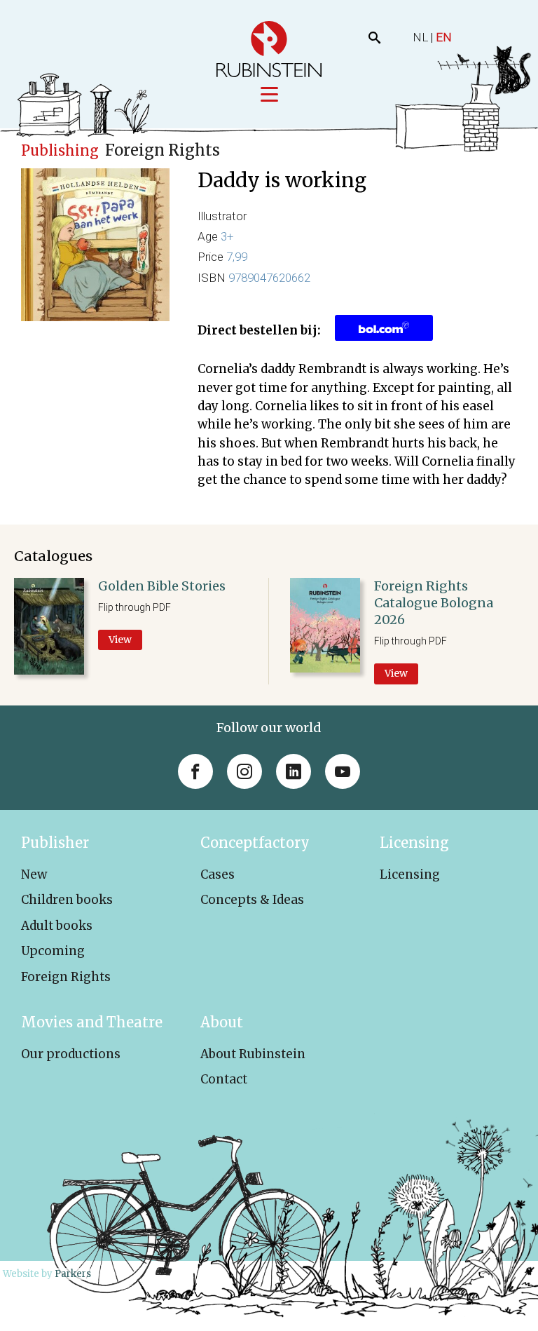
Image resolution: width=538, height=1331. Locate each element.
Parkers (73, 1274)
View (120, 639)
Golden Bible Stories (162, 586)
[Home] (269, 49)
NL (420, 37)
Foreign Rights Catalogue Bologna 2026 (433, 603)
